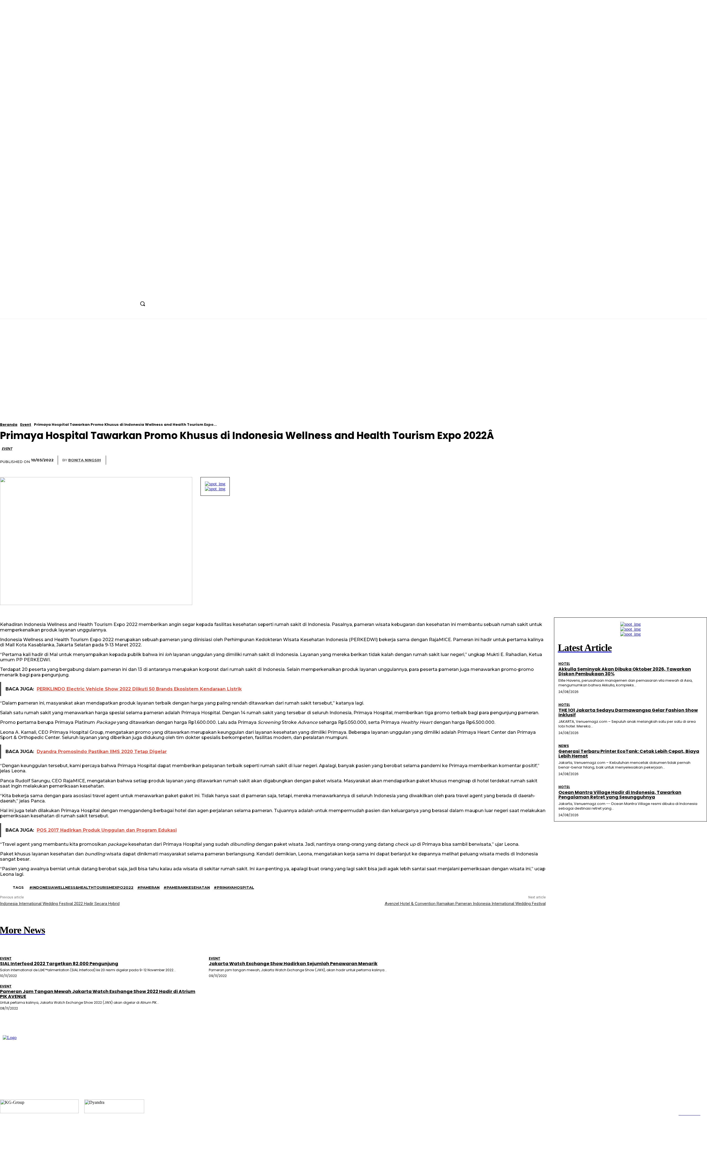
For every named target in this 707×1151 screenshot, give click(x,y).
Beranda (8, 424)
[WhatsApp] (466, 460)
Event (25, 424)
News (563, 746)
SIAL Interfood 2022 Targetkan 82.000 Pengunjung (59, 963)
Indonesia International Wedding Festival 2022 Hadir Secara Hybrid (60, 903)
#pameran (148, 887)
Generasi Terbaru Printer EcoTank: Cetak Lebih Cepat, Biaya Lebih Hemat (628, 753)
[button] (142, 303)
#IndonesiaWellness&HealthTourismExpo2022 (81, 887)
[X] (133, 291)
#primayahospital (234, 887)
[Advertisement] (248, 383)
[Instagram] (123, 291)
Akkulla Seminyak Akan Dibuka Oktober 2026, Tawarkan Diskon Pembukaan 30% (624, 671)
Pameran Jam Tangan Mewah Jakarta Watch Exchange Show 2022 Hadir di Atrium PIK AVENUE (97, 994)
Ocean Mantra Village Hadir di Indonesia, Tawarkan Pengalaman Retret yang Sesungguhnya (619, 795)
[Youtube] (144, 291)
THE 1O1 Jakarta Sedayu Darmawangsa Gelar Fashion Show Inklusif (628, 712)
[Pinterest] (446, 460)
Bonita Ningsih (84, 460)
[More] (487, 460)
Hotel (564, 664)
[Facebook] (113, 291)
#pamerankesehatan (186, 887)
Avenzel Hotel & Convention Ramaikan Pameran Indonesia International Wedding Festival (465, 903)
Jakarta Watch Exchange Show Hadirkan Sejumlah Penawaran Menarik (293, 963)
